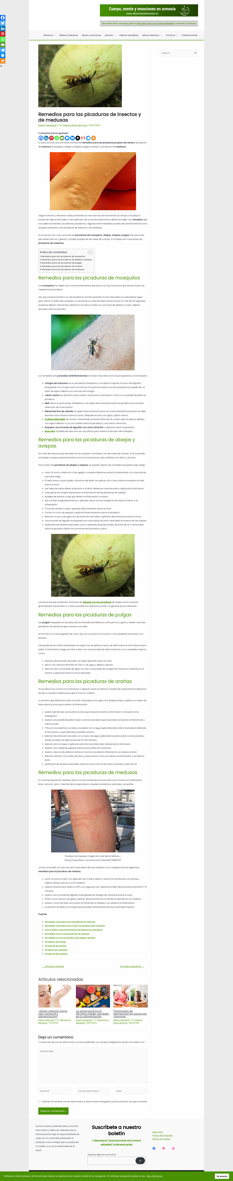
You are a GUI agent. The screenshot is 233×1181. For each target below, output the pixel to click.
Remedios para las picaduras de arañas (62, 266)
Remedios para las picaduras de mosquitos (63, 256)
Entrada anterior (53, 966)
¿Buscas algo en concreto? (101, 1154)
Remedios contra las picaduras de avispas (67, 933)
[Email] (62, 138)
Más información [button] (154, 1176)
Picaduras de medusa (56, 953)
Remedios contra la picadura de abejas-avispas (70, 937)
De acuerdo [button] (222, 1176)
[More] (93, 138)
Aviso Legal (157, 1132)
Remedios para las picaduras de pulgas (62, 262)
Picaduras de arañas (55, 945)
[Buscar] (140, 1160)
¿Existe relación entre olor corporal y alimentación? (52, 1013)
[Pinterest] (51, 138)
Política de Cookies (161, 1139)
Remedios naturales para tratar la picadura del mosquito (75, 925)
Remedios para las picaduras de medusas (63, 269)
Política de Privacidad (162, 1135)
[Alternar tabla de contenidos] (89, 252)
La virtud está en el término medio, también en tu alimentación (92, 1013)
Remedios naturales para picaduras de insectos (70, 921)
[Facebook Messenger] (67, 138)
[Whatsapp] (56, 138)
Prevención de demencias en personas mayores (130, 1013)
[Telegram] (88, 138)
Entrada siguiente (132, 966)
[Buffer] (77, 138)
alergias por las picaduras (97, 602)
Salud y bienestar (47, 125)
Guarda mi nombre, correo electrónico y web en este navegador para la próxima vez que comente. (95, 1101)
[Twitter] (2, 23)
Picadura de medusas (56, 949)
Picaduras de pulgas (55, 941)
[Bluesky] (72, 138)
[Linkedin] (46, 138)
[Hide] (1, 66)
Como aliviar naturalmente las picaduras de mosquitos (74, 929)
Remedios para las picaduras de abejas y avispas (67, 259)
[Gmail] (83, 138)
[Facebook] (41, 138)
